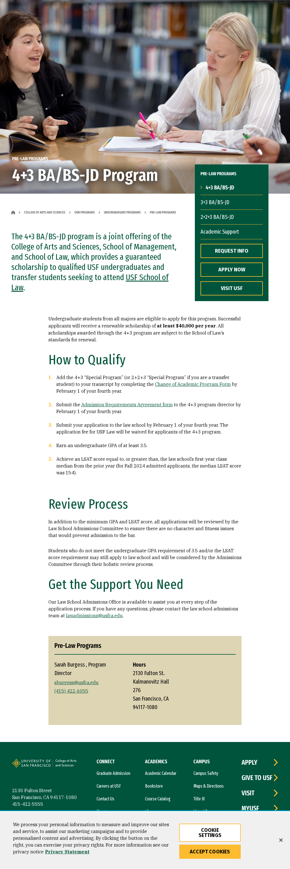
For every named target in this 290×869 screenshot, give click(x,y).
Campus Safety (205, 773)
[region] (145, 840)
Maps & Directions (208, 786)
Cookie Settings (210, 832)
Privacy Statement (67, 852)
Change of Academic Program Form (193, 384)
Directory (104, 811)
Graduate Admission (113, 773)
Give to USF (257, 777)
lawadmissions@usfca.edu (94, 615)
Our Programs (84, 212)
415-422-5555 (27, 804)
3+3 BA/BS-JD (215, 202)
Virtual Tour (203, 811)
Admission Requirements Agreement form (127, 404)
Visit (248, 793)
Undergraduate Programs (122, 212)
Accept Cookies (210, 852)
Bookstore (154, 786)
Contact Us (105, 799)
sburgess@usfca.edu (76, 682)
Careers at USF (109, 786)
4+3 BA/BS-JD (220, 187)
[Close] (281, 840)
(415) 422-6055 (71, 691)
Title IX (199, 799)
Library (151, 811)
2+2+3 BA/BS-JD (217, 216)
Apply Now (231, 270)
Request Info (231, 251)
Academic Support (220, 231)
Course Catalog (157, 799)
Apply (249, 762)
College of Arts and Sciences (44, 212)
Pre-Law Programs (163, 212)
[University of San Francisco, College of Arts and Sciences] (73, 765)
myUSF (250, 808)
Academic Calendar (160, 773)
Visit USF (232, 288)
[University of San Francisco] (46, 764)
